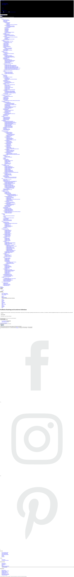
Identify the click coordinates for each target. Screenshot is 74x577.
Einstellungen (2, 287)
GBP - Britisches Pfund (5, 3)
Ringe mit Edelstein (4, 297)
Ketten (2, 299)
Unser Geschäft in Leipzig (5, 552)
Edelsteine (3, 305)
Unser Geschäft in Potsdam (5, 554)
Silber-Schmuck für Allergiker (5, 574)
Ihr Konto (1, 286)
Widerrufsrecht (3, 563)
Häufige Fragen (4, 570)
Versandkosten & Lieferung (5, 560)
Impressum (3, 556)
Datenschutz (3, 564)
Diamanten (3, 306)
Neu (2, 307)
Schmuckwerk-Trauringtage (5, 573)
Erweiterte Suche (2, 15)
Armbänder (3, 302)
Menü (1, 17)
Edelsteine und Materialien (5, 572)
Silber (2, 303)
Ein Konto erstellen (4, 10)
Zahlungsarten (3, 559)
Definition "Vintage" (4, 571)
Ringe (2, 296)
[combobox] (3, 14)
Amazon (17, 327)
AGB (2, 565)
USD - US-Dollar (4, 4)
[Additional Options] (2, 325)
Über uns (3, 555)
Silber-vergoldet (4, 304)
